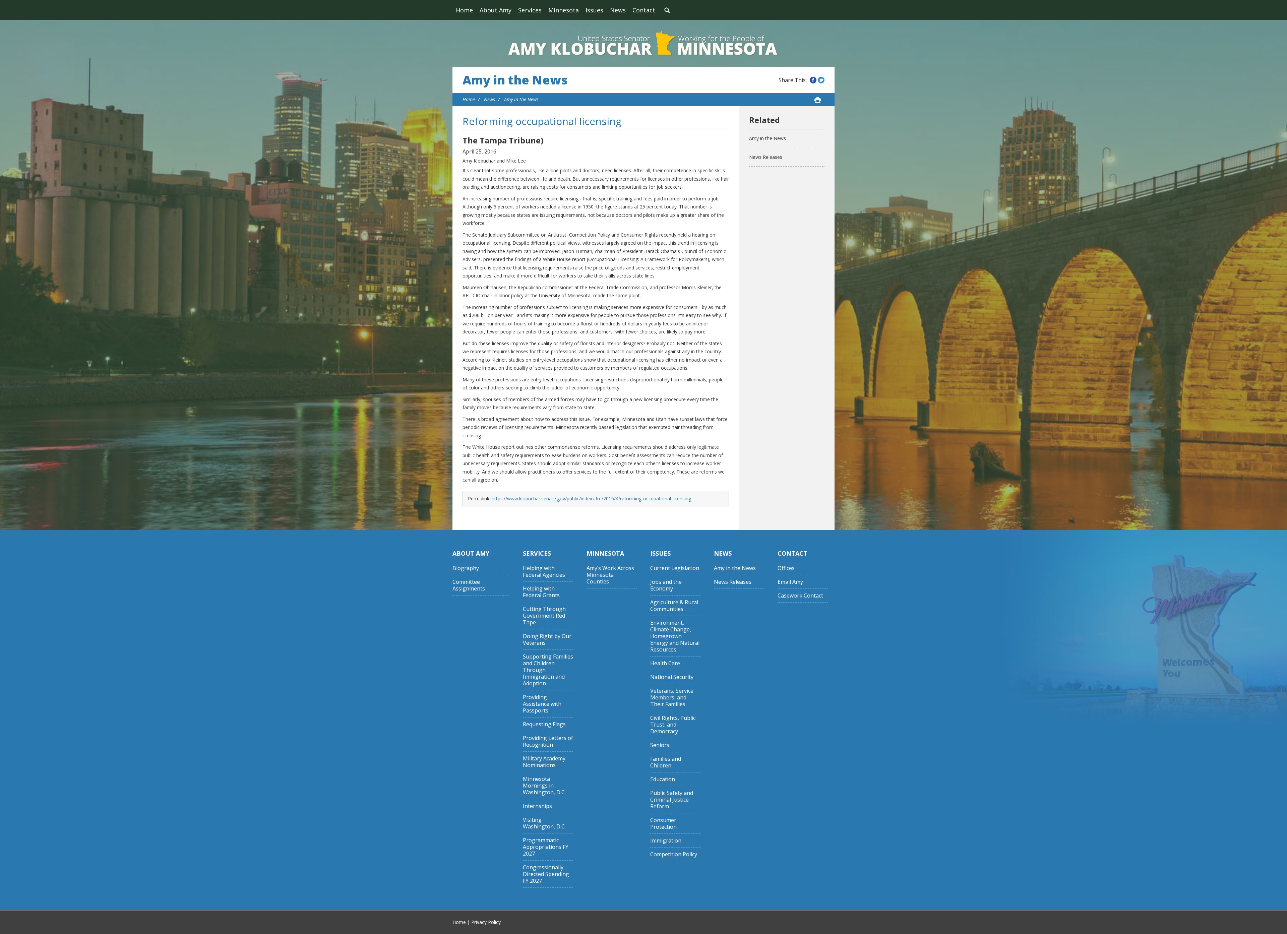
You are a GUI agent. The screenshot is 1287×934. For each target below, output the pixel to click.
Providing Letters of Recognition (548, 741)
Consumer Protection (663, 823)
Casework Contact (800, 595)
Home (464, 10)
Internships (537, 806)
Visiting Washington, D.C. (544, 823)
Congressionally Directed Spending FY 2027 (546, 874)
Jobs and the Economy (666, 585)
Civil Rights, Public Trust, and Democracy (672, 724)
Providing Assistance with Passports (542, 704)
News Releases (765, 157)
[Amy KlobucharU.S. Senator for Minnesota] (643, 43)
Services (530, 10)
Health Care (665, 663)
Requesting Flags (544, 724)
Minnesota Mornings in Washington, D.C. (544, 785)
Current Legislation (674, 568)
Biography (465, 568)
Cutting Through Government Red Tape (544, 616)
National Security (671, 677)
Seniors (659, 745)
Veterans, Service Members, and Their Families (671, 697)
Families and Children (665, 762)
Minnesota (563, 10)
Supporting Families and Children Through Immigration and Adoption (548, 670)
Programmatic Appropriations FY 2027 (545, 847)
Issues (594, 10)
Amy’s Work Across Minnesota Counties (610, 575)
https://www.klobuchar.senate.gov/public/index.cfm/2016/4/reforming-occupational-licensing (591, 498)
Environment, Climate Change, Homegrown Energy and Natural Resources (674, 636)
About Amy (495, 10)
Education (662, 779)
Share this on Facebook (813, 80)
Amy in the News (515, 80)
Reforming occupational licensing (542, 121)
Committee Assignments (468, 585)
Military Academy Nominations (544, 762)
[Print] (817, 100)
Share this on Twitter (821, 80)
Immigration (665, 840)
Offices (786, 568)
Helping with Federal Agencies (544, 571)
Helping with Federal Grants (541, 592)
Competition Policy (673, 854)
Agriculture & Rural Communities (674, 606)
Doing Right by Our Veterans (547, 639)
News (618, 10)
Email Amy (790, 581)
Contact (643, 10)
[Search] (667, 10)
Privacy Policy (486, 922)
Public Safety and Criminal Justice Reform (671, 800)
